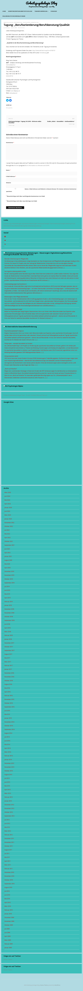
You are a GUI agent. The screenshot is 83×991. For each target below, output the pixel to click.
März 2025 (7, 492)
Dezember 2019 (9, 571)
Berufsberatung (18, 22)
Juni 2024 (7, 496)
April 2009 (7, 936)
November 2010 (9, 876)
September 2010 (9, 884)
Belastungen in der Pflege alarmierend (16, 297)
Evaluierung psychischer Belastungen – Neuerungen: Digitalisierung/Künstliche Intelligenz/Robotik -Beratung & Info (38, 254)
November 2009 (9, 921)
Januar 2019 (8, 605)
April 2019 (7, 598)
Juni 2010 (7, 895)
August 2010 (8, 887)
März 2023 (7, 515)
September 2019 (9, 583)
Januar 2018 (8, 639)
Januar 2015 (8, 718)
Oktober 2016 (8, 680)
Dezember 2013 (9, 763)
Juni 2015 (7, 711)
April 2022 (7, 537)
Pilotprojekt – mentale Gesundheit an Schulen (18, 343)
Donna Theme (44, 985)
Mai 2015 (7, 714)
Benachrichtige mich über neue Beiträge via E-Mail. (22, 201)
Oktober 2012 (8, 812)
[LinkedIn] (5, 244)
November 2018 (9, 613)
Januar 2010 (8, 914)
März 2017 (7, 662)
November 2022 (9, 522)
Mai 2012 (7, 827)
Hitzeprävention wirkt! (11, 356)
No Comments (21, 27)
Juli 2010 (7, 891)
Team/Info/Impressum (41, 11)
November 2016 (9, 677)
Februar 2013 (8, 797)
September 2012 (9, 816)
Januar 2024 (8, 507)
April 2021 (7, 553)
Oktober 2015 (8, 703)
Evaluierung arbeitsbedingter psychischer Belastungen (20, 223)
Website (8, 182)
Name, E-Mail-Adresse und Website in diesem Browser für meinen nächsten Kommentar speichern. (41, 190)
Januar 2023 (8, 519)
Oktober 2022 (8, 526)
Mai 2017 (7, 658)
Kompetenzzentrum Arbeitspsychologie (20, 11)
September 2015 (9, 707)
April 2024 (7, 504)
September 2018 (9, 620)
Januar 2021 (8, 556)
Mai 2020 (7, 564)
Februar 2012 (8, 835)
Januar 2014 (8, 759)
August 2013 (8, 774)
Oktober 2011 (8, 846)
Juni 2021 (7, 549)
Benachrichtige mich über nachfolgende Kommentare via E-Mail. (26, 196)
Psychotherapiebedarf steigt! (13, 309)
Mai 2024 (7, 500)
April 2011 (7, 861)
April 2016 (7, 692)
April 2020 (7, 568)
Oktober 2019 (8, 579)
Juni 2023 (7, 511)
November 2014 (9, 722)
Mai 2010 (7, 899)
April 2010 (7, 902)
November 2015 (9, 699)
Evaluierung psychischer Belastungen (14, 16)
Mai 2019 (7, 594)
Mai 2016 (7, 688)
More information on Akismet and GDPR (37, 165)
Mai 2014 (7, 744)
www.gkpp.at (13, 93)
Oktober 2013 (8, 771)
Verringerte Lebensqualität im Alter (15, 271)
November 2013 (9, 767)
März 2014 (7, 752)
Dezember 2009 (9, 917)
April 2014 (7, 748)
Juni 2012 (7, 823)
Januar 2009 (8, 947)
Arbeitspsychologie (8, 22)
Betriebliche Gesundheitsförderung (22, 327)
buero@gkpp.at (15, 91)
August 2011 (8, 850)
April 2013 (7, 790)
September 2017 (9, 650)
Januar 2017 (8, 669)
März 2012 (7, 831)
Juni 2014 (7, 741)
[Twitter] (5, 240)
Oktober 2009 (8, 925)
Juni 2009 (7, 932)
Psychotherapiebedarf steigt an (14, 331)
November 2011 (9, 842)
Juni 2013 (7, 782)
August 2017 (8, 654)
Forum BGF (54, 11)
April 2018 (7, 628)
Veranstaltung (35, 22)
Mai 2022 (7, 534)
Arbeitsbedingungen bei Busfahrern (15, 284)
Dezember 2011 (9, 838)
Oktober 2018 (8, 616)
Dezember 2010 (9, 872)
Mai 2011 (7, 857)
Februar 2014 (8, 756)
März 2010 (7, 906)
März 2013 (7, 793)
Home (4, 11)
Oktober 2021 (8, 541)
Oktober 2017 (8, 647)
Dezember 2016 (9, 673)
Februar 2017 (8, 665)
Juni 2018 (7, 624)
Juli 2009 (7, 929)
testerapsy (7, 27)
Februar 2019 (8, 601)
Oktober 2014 (8, 726)
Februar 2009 (8, 944)
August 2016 (8, 684)
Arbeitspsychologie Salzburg (62, 223)
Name (8, 170)
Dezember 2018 (9, 609)
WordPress (57, 985)
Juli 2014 (7, 737)
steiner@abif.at (10, 65)
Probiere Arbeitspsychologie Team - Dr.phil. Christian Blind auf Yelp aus (25, 395)
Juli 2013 (7, 778)
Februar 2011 (8, 868)
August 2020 (8, 560)
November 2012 (9, 808)
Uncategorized (26, 22)
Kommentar (10, 142)
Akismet (16, 165)
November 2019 (9, 575)
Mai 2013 (7, 786)
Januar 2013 (8, 801)
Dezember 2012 (9, 805)
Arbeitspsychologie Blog (41, 3)
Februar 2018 (8, 635)
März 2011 (7, 865)
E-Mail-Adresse (11, 176)
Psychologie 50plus (15, 386)
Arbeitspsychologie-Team (45, 223)
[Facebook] (5, 236)
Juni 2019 (7, 590)
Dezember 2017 (9, 643)
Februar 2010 (8, 910)
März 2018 (7, 632)
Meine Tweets (8, 959)
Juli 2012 (7, 820)
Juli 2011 (7, 853)
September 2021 (9, 545)
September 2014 (9, 729)
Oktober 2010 (8, 880)
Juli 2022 (7, 530)
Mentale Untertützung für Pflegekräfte (16, 259)
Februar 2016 (8, 695)
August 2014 (8, 733)
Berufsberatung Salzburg (33, 226)
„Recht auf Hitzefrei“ (10, 369)
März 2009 (7, 940)
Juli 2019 (7, 586)
